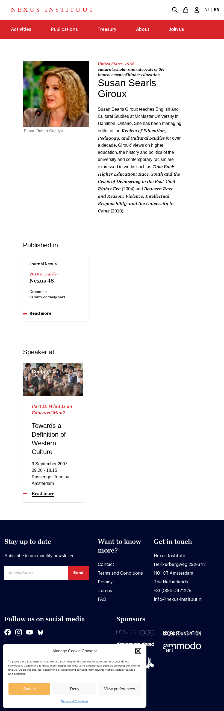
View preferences (119, 688)
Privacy (105, 582)
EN (217, 10)
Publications (64, 29)
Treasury (107, 29)
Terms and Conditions (74, 701)
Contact (106, 564)
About (142, 29)
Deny (74, 688)
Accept (29, 688)
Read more (40, 313)
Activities (21, 29)
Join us (176, 29)
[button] (138, 651)
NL (207, 10)
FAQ (102, 599)
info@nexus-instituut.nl (178, 599)
